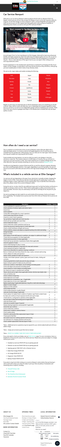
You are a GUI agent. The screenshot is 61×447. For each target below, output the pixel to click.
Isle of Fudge (11, 371)
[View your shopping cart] (54, 5)
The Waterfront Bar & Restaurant (16, 374)
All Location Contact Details (11, 423)
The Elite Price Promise (32, 1)
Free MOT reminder (8, 435)
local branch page (29, 425)
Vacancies (6, 437)
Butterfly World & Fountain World (17, 376)
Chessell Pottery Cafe (13, 369)
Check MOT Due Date (9, 433)
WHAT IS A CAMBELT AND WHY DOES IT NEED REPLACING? (24, 333)
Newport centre (48, 162)
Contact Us (6, 431)
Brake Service (32, 336)
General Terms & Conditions (48, 416)
